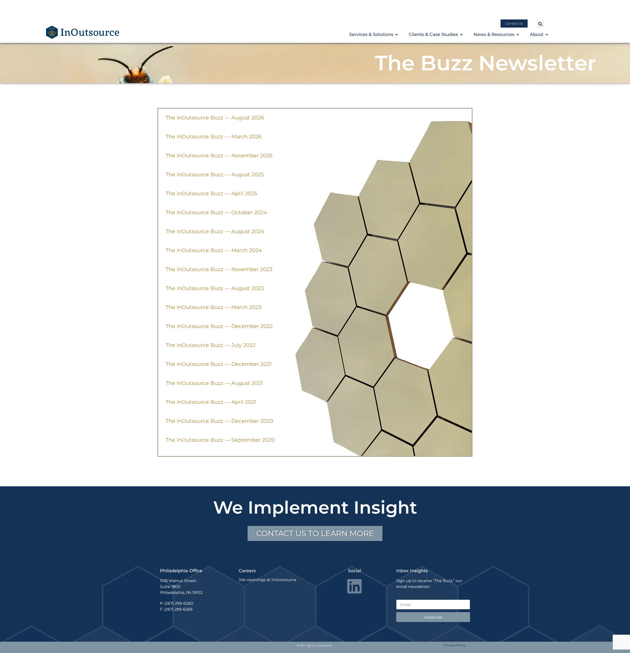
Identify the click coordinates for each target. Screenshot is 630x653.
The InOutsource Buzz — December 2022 (219, 326)
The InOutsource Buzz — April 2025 (211, 193)
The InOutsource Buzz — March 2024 (214, 250)
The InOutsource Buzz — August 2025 (215, 174)
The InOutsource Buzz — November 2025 (219, 155)
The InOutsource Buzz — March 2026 (214, 136)
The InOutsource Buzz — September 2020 (220, 440)
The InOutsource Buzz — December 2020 (219, 421)
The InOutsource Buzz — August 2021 (214, 383)
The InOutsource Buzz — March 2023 (213, 307)
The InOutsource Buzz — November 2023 (219, 269)
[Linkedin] (354, 586)
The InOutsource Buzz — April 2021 (211, 402)
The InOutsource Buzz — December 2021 (219, 364)
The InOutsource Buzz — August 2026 (215, 117)
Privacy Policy (455, 645)
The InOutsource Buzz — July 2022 (210, 345)
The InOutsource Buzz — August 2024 (215, 231)
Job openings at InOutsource (267, 579)
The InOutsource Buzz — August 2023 (215, 288)
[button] (540, 24)
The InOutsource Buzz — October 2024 (216, 212)
